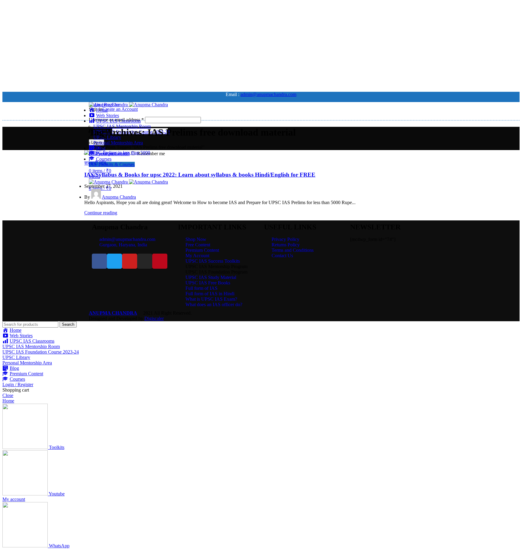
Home (95, 147)
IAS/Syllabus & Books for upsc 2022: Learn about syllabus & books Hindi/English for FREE (199, 174)
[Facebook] (99, 261)
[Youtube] (129, 261)
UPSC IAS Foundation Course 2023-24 (40, 351)
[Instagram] (144, 261)
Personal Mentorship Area (118, 142)
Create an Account (120, 109)
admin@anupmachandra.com (268, 94)
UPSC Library (16, 357)
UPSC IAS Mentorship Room (122, 126)
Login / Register (17, 384)
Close (7, 395)
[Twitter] (114, 261)
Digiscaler (154, 318)
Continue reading (100, 212)
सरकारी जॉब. (95, 162)
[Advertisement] (183, 44)
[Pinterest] (159, 261)
